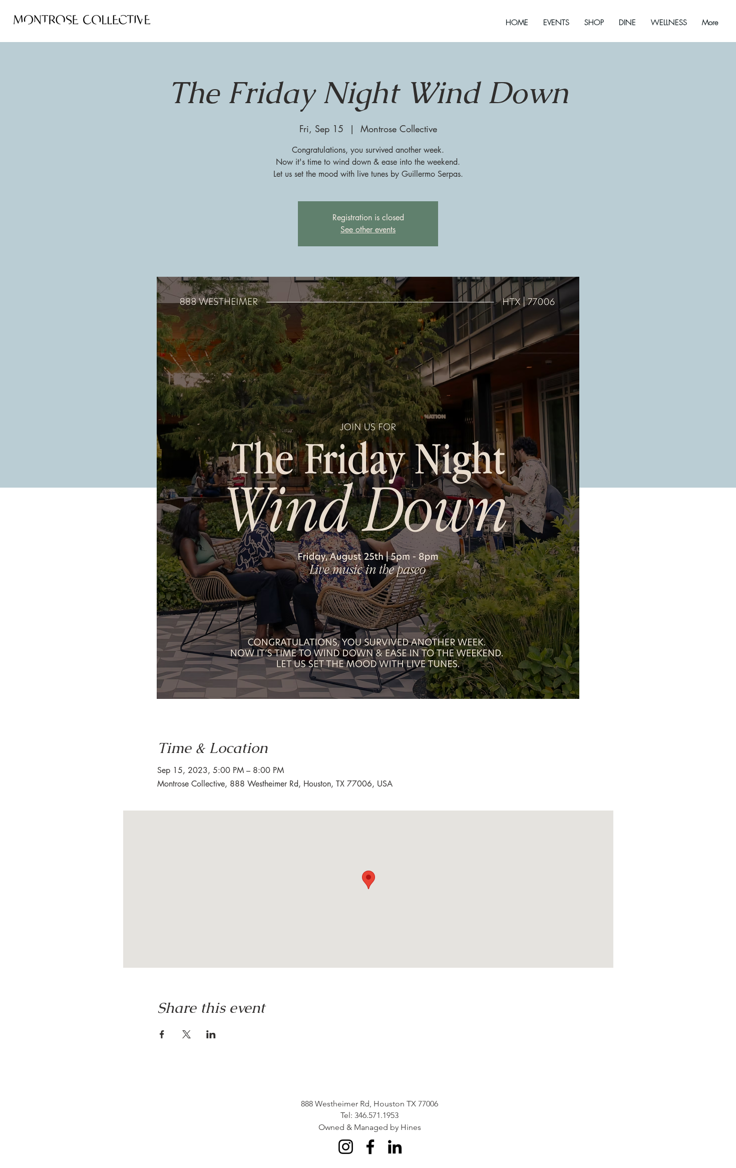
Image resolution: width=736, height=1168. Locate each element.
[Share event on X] (186, 1034)
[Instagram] (345, 1146)
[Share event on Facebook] (162, 1034)
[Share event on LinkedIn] (211, 1034)
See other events (368, 229)
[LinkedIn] (395, 1146)
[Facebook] (370, 1146)
